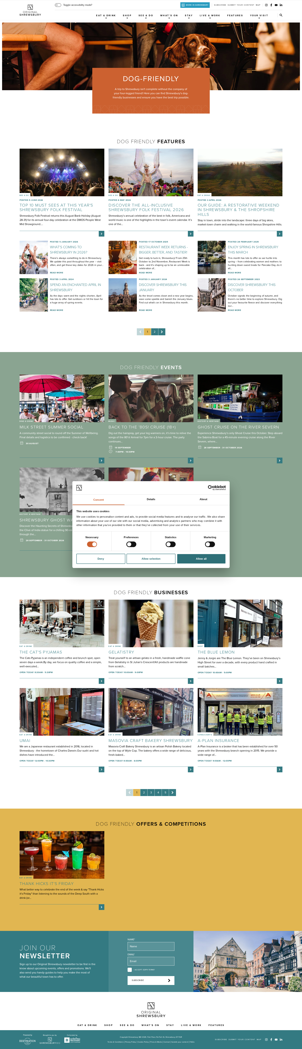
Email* (131, 954)
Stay (189, 15)
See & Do (146, 15)
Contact (167, 1042)
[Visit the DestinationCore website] (27, 1039)
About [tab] (203, 499)
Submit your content (241, 5)
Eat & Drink (106, 15)
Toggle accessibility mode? (77, 4)
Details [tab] (151, 499)
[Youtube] (276, 5)
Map (258, 5)
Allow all (201, 558)
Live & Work (210, 15)
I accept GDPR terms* (144, 970)
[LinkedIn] (281, 5)
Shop (127, 15)
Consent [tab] (98, 499)
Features (235, 15)
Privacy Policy (130, 1042)
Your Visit (259, 15)
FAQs (192, 1042)
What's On (169, 15)
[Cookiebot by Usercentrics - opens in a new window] (210, 487)
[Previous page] (140, 331)
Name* (131, 939)
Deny (101, 558)
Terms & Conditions (115, 1042)
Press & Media (156, 1042)
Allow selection (151, 558)
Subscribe (220, 5)
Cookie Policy (143, 1042)
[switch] (131, 544)
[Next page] (161, 331)
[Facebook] (271, 5)
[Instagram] (266, 5)
